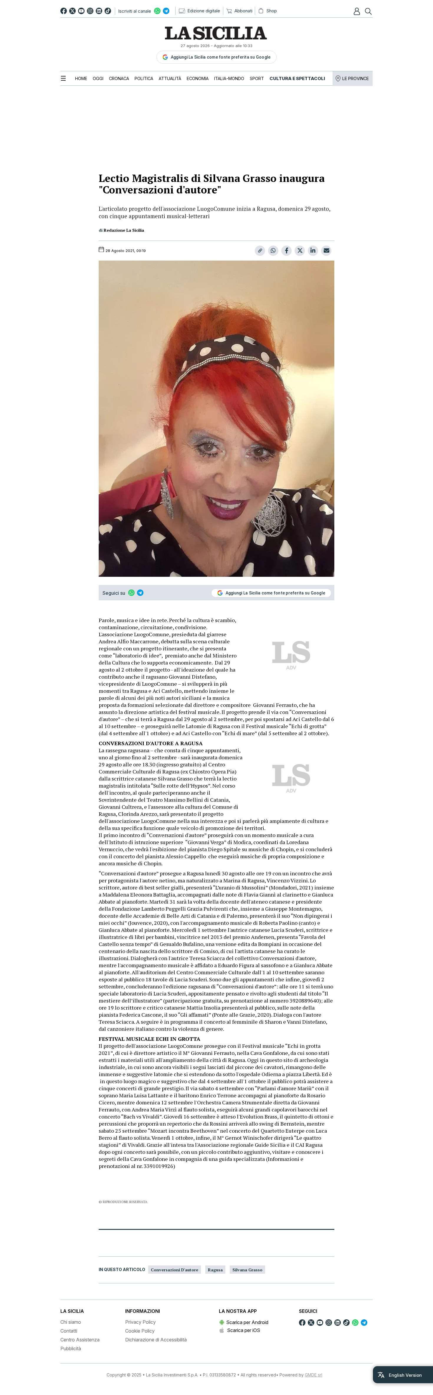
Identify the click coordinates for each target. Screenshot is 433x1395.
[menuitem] (81, 78)
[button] (357, 11)
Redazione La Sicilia (124, 230)
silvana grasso (247, 1270)
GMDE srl (313, 1374)
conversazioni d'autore (174, 1270)
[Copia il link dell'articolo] (260, 251)
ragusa (215, 1270)
